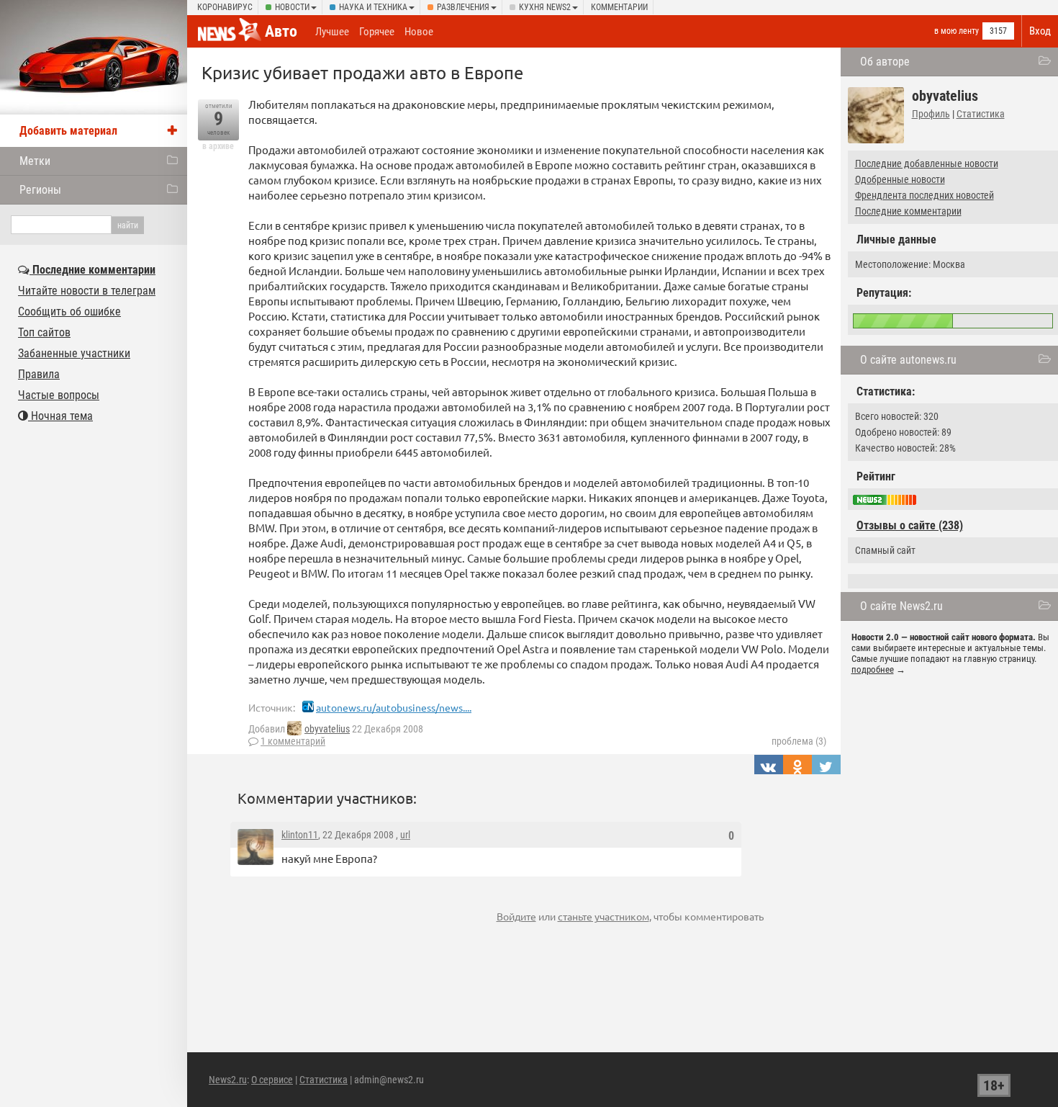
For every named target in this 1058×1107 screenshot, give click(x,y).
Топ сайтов (44, 332)
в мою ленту (956, 31)
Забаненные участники (74, 353)
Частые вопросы (58, 395)
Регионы (40, 190)
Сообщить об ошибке (69, 311)
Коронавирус (225, 7)
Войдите (516, 916)
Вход (1040, 30)
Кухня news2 (545, 7)
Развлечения (463, 7)
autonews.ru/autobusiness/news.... (393, 707)
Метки (34, 161)
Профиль (931, 114)
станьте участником (603, 916)
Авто (281, 31)
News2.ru (228, 1079)
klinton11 (299, 835)
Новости (292, 7)
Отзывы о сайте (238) (909, 525)
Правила (39, 374)
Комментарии (619, 7)
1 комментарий (293, 741)
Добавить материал (68, 131)
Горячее (376, 31)
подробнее (872, 669)
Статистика (981, 114)
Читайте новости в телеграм (86, 290)
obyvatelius (327, 729)
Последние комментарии (908, 211)
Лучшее (332, 31)
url (405, 835)
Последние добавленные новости (926, 163)
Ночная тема (60, 416)
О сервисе (272, 1079)
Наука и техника (373, 7)
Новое (418, 31)
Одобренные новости (900, 179)
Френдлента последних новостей (924, 195)
